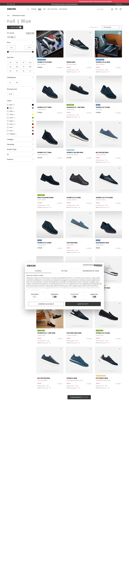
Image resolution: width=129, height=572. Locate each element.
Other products (79, 397)
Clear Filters (30, 33)
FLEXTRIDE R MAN (102, 378)
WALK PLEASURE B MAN (45, 198)
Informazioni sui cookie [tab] (91, 271)
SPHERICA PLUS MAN (44, 62)
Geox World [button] (63, 9)
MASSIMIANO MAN (102, 243)
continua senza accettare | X (92, 264)
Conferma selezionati (46, 304)
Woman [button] (33, 9)
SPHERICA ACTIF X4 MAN (104, 198)
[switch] (54, 297)
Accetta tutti (83, 304)
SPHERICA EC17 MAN (44, 107)
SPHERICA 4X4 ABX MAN (75, 152)
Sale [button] (28, 9)
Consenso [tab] (38, 271)
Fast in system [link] (52, 9)
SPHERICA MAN (72, 378)
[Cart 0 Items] (120, 10)
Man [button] (39, 9)
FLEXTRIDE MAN (72, 243)
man (8, 15)
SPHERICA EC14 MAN (44, 243)
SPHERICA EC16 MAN (103, 333)
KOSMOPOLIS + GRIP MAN (76, 107)
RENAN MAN (71, 62)
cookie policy (35, 289)
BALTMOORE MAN (102, 152)
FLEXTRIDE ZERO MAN (74, 333)
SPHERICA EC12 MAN (103, 107)
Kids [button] (44, 9)
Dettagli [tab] (64, 271)
